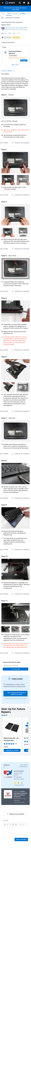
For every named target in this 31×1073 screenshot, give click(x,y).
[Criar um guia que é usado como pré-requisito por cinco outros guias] (15, 782)
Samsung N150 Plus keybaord (15, 52)
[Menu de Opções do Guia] (29, 14)
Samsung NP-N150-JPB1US (12, 17)
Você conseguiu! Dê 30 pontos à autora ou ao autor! (16, 693)
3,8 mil (5, 33)
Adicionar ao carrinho (12, 750)
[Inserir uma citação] (16, 824)
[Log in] (28, 2)
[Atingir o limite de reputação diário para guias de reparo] (18, 782)
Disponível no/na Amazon (17, 58)
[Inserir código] (10, 824)
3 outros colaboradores (21, 28)
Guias (8, 13)
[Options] (2, 18)
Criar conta (15, 9)
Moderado (17, 37)
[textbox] (15, 832)
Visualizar (24, 61)
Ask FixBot (14, 669)
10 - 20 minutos (7, 37)
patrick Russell (9, 28)
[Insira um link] (13, 824)
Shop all (4, 715)
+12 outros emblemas (19, 785)
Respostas (16, 13)
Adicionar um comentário (15, 661)
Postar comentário (21, 839)
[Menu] (2, 2)
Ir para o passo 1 (7, 71)
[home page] (10, 2)
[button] (19, 2)
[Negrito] (4, 824)
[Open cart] (24, 2)
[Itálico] (7, 824)
